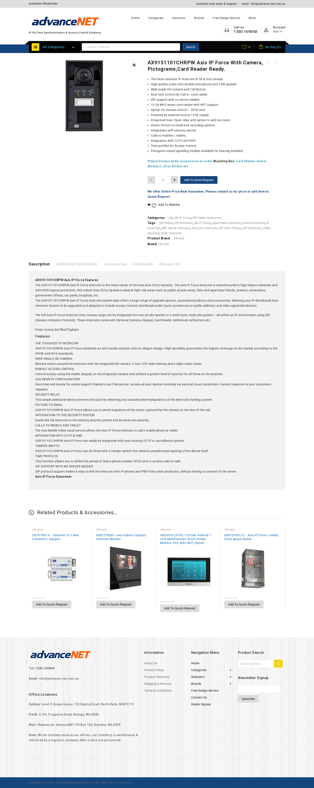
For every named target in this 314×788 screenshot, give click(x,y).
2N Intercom (183, 223)
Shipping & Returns (157, 683)
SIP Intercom (252, 228)
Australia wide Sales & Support (216, 3)
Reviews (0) (170, 264)
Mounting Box (223, 161)
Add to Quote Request (199, 180)
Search (190, 47)
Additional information (77, 264)
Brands (199, 18)
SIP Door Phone (230, 228)
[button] (134, 65)
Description (39, 264)
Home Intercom (253, 223)
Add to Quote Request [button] (51, 604)
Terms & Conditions (158, 690)
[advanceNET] (65, 21)
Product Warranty (157, 677)
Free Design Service (226, 18)
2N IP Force (182, 217)
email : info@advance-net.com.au (263, 3)
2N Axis (179, 238)
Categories (155, 18)
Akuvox (165, 529)
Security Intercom (204, 228)
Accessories (115, 264)
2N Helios (166, 223)
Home (135, 18)
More (252, 18)
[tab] (42, 264)
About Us (150, 663)
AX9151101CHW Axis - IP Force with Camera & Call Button (274, 63)
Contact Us (199, 697)
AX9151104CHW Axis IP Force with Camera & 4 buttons (269, 63)
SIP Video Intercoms (206, 217)
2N (171, 217)
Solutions (178, 18)
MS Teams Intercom (176, 228)
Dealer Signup (201, 704)
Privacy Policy (154, 670)
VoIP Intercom (171, 233)
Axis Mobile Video (53, 430)
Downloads (143, 264)
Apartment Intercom (226, 223)
